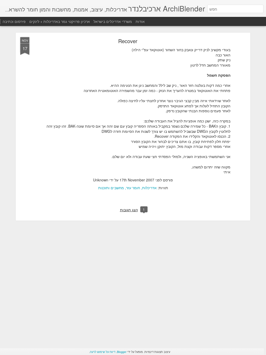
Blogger (122, 352)
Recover (127, 41)
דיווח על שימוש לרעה (102, 352)
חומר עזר (133, 187)
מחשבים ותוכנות (111, 187)
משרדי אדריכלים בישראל (113, 21)
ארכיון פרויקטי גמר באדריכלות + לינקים (59, 21)
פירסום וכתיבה (14, 21)
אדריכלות (149, 187)
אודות (140, 21)
